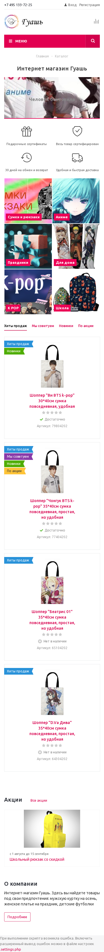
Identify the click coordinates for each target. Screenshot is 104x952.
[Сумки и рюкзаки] (28, 200)
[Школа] (76, 291)
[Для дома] (76, 246)
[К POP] (28, 291)
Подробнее (17, 917)
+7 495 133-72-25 (18, 5)
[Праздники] (28, 246)
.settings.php (10, 949)
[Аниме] (76, 200)
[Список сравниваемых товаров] (96, 23)
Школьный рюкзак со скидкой (37, 859)
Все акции (39, 800)
